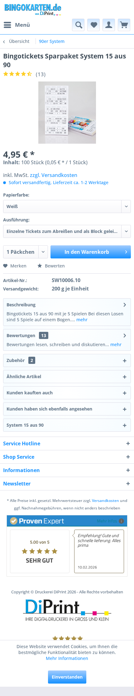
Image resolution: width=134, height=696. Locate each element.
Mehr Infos (107, 521)
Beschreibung (21, 305)
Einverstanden (67, 677)
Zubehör (20, 360)
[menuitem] (16, 25)
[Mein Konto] (109, 25)
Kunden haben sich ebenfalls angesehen (49, 409)
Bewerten (54, 266)
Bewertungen (21, 335)
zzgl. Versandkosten (53, 175)
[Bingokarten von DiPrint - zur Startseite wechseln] (32, 9)
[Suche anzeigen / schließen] (78, 25)
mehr (81, 319)
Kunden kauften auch (30, 393)
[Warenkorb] (124, 25)
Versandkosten (105, 500)
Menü (22, 24)
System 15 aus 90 (25, 425)
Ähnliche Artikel (24, 376)
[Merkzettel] (93, 25)
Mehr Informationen (67, 658)
